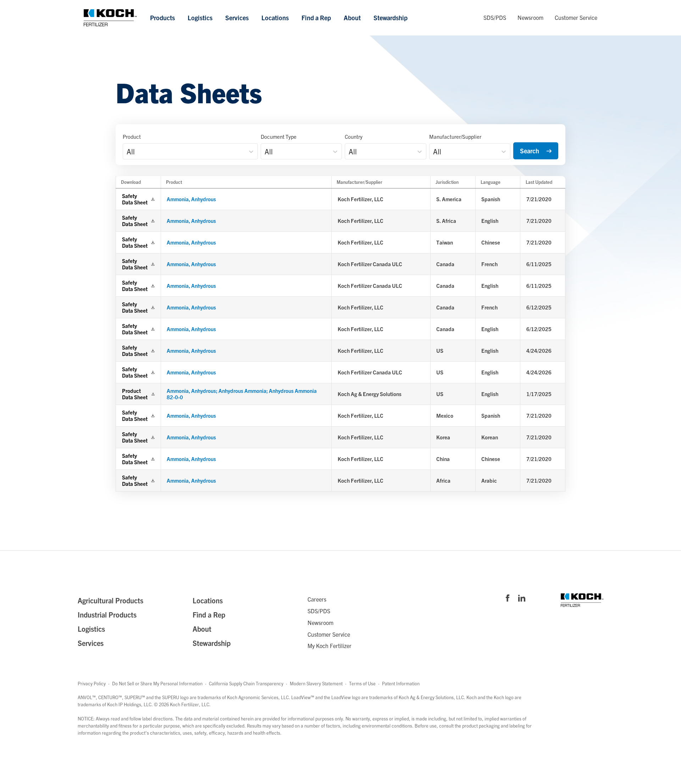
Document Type (279, 136)
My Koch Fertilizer (329, 645)
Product (132, 136)
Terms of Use (362, 683)
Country (353, 136)
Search (529, 151)
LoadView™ (302, 697)
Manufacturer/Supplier (455, 136)
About (352, 17)
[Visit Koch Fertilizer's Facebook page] (507, 598)
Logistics (200, 17)
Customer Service (576, 17)
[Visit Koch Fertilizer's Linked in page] (521, 598)
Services (237, 17)
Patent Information (401, 683)
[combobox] (127, 151)
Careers (317, 599)
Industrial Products (107, 614)
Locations (275, 17)
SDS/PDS (494, 17)
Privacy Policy (92, 683)
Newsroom (530, 17)
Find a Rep (316, 17)
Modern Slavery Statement (316, 683)
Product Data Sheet (135, 394)
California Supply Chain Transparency (246, 683)
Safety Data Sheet (135, 199)
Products (162, 17)
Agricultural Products (110, 600)
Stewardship (390, 17)
